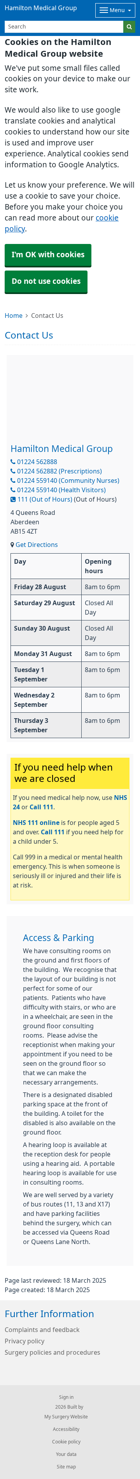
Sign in (66, 1397)
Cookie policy (66, 1442)
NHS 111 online (36, 822)
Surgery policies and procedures (52, 1352)
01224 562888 (36, 462)
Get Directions (37, 544)
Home (14, 315)
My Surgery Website (66, 1416)
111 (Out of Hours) (44, 499)
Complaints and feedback (42, 1330)
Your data (66, 1454)
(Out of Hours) (95, 499)
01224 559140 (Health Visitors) (61, 490)
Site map (66, 1467)
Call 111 (41, 807)
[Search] (129, 27)
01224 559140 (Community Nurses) (67, 480)
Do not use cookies (46, 281)
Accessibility (66, 1429)
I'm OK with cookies (48, 254)
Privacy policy (24, 1341)
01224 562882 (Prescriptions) (59, 471)
